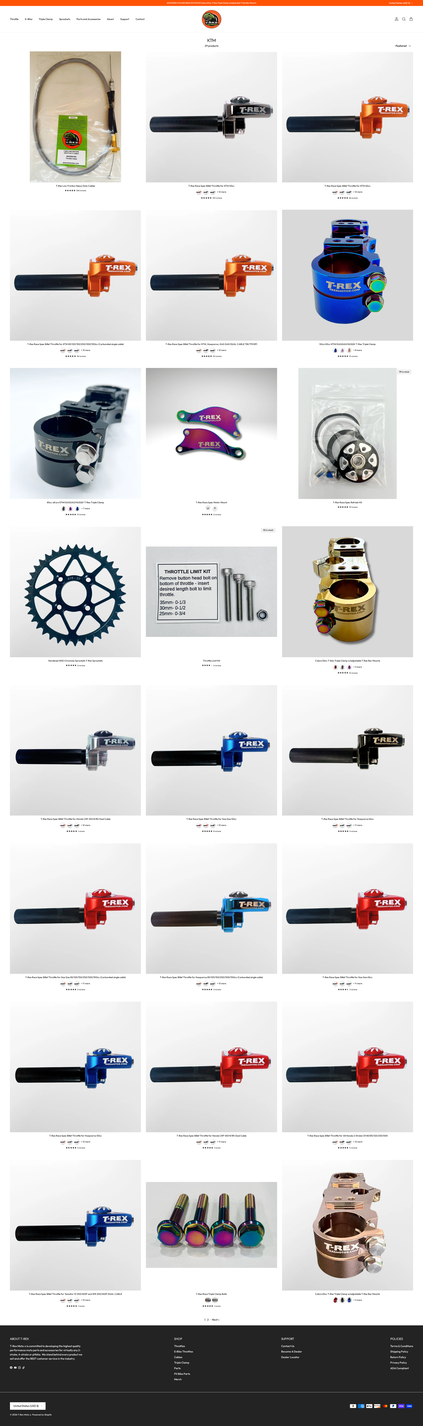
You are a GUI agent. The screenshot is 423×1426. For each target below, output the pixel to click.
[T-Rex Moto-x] (211, 19)
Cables (178, 1357)
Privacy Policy (398, 1362)
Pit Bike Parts (182, 1373)
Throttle (14, 19)
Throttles (179, 1346)
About (110, 19)
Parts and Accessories (88, 19)
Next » (215, 1319)
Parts (177, 1368)
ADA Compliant (399, 1368)
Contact (140, 19)
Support (124, 19)
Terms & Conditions (401, 1346)
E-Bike (28, 19)
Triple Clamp (46, 19)
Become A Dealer (291, 1351)
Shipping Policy (399, 1351)
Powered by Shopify (42, 1414)
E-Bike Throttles (183, 1351)
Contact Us (287, 1346)
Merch (178, 1379)
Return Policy (398, 1357)
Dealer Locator (290, 1357)
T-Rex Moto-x (24, 1414)
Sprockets (64, 19)
